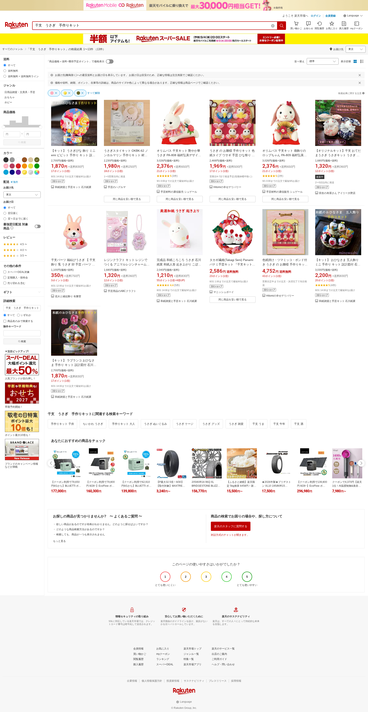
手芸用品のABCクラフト (122, 291)
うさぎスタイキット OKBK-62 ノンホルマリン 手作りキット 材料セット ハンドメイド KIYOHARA (126, 155)
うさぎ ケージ (184, 423)
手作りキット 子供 (62, 423)
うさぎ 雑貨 (236, 423)
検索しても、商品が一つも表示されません (80, 534)
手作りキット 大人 (123, 423)
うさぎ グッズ (211, 423)
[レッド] (18, 166)
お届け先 (8, 187)
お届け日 (8, 202)
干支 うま (258, 423)
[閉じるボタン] (359, 75)
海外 (15, 182)
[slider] (3, 127)
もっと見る (59, 541)
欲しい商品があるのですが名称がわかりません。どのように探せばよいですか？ (102, 524)
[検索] (281, 25)
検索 (23, 142)
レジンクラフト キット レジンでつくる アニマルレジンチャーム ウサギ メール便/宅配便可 (125, 264)
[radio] (4, 65)
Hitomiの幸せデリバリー (227, 187)
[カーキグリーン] (36, 159)
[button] (353, 16)
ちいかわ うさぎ (93, 423)
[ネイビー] (12, 172)
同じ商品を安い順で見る (127, 199)
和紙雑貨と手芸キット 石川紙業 (73, 187)
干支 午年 (279, 423)
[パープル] (18, 172)
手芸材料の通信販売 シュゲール (179, 192)
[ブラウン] (24, 159)
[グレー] (12, 159)
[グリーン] (36, 166)
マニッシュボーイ (223, 292)
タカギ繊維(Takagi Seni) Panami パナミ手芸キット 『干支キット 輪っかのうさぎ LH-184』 (231, 264)
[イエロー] (30, 166)
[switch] (38, 226)
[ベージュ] (30, 159)
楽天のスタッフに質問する (230, 526)
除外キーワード (12, 326)
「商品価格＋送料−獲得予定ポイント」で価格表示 (75, 61)
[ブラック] (6, 159)
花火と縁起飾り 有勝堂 (68, 296)
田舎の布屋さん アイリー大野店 (337, 193)
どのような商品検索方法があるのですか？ (80, 529)
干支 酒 (298, 423)
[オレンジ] (24, 166)
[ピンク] (6, 166)
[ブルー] (6, 172)
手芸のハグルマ (117, 187)
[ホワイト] (18, 159)
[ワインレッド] (12, 166)
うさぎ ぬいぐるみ (155, 423)
